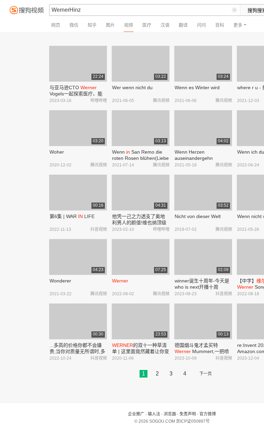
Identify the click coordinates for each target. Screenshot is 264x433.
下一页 (205, 373)
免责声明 (187, 414)
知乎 (92, 25)
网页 (55, 25)
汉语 (165, 25)
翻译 (183, 25)
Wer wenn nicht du (132, 87)
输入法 (154, 414)
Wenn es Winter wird (197, 87)
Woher (57, 152)
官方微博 (207, 414)
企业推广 (136, 414)
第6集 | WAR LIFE (72, 216)
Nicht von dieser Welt (198, 216)
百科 (219, 25)
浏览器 (170, 414)
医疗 (146, 25)
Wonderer (60, 280)
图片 (110, 25)
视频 (128, 25)
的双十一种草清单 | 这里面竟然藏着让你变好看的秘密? (140, 351)
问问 (201, 25)
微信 (73, 25)
